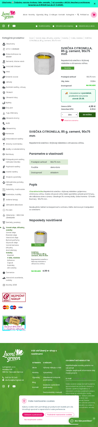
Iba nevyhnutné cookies (33, 420)
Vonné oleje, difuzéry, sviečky (48, 38)
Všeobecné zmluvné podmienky (51, 378)
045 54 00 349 (11, 377)
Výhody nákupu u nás (52, 367)
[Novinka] (40, 237)
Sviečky (65, 38)
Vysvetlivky (47, 372)
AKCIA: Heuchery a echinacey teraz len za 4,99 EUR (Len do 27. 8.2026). (59, 3)
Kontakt (35, 387)
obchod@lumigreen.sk (14, 380)
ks (70, 114)
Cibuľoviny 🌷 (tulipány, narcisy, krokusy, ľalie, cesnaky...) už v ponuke (32, 2)
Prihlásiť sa (84, 14)
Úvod (31, 38)
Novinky (32, 14)
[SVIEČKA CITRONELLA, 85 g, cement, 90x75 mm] (43, 63)
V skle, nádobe (77, 38)
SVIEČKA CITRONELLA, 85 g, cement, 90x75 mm (39, 254)
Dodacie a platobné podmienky (51, 386)
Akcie (25, 14)
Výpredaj (39, 14)
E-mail (68, 378)
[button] (94, 418)
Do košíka (87, 115)
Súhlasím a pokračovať (33, 415)
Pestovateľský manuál (52, 392)
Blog (34, 382)
